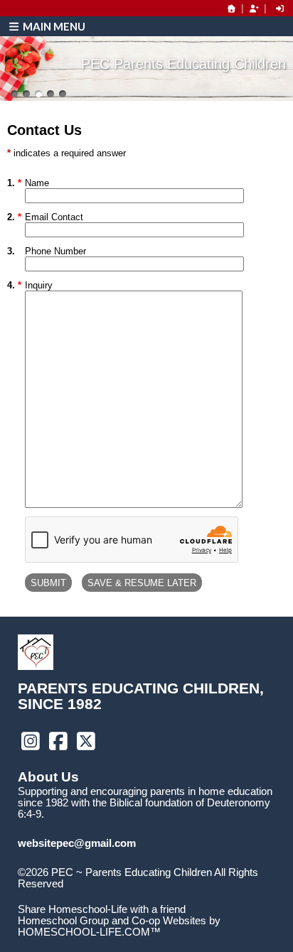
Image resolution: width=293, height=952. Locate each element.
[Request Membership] (254, 8)
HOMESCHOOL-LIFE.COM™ (89, 932)
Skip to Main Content (76, 895)
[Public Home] (232, 8)
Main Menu (53, 26)
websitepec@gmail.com (77, 843)
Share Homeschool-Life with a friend (102, 909)
